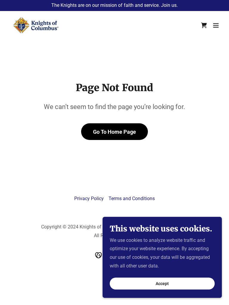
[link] (35, 25)
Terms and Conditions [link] (132, 198)
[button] (204, 25)
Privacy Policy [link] (89, 198)
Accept (162, 283)
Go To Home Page (114, 132)
